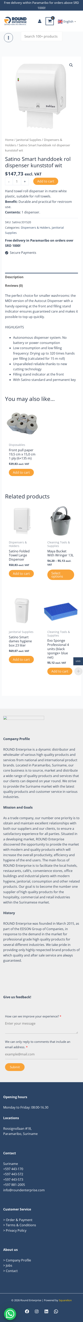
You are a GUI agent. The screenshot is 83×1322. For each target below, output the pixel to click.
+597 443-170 (13, 1169)
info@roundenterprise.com (24, 1190)
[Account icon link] (40, 21)
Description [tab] (14, 277)
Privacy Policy (16, 1230)
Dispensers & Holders (35, 227)
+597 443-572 (13, 1174)
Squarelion (65, 1300)
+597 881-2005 (14, 1185)
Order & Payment (19, 1220)
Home (9, 140)
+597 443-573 (13, 1179)
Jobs (9, 1265)
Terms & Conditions (21, 1225)
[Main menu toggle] (8, 37)
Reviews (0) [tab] (14, 285)
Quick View (22, 437)
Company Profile (18, 1260)
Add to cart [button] (21, 472)
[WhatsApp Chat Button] (10, 1314)
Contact (12, 1271)
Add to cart (45, 181)
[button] (71, 65)
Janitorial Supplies (28, 140)
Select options (57, 575)
